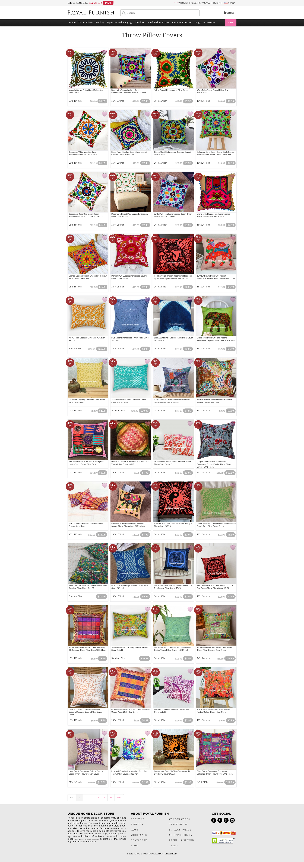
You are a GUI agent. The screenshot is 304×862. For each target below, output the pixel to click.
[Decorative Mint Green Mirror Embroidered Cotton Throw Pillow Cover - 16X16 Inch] (173, 625)
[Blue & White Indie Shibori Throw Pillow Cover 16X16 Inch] (173, 316)
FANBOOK (137, 824)
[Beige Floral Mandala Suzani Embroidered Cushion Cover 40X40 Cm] (130, 130)
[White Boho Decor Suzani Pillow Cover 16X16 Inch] (216, 68)
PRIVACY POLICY (180, 830)
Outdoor (140, 22)
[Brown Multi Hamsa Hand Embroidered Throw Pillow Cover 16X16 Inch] (216, 192)
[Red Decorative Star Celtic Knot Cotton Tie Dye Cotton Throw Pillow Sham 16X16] (216, 563)
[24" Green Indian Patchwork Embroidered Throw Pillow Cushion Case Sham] (216, 625)
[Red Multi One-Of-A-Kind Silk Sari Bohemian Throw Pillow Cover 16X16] (130, 440)
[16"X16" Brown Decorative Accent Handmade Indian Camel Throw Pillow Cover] (216, 254)
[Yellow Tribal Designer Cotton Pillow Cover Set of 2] (88, 316)
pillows (122, 833)
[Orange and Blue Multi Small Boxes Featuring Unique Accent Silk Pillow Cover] (130, 687)
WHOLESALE (139, 835)
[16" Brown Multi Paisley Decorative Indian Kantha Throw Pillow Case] (216, 378)
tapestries (72, 836)
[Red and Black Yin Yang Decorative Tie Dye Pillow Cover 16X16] (173, 501)
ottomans (79, 839)
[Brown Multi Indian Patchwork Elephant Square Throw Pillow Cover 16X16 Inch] (130, 501)
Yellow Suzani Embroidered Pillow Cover (171, 90)
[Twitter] (219, 820)
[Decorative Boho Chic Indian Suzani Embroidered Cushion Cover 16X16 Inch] (88, 192)
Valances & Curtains (182, 22)
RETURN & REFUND (181, 840)
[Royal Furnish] (94, 12)
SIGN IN (217, 3)
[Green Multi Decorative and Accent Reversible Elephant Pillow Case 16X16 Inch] (216, 316)
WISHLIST (183, 3)
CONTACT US (139, 840)
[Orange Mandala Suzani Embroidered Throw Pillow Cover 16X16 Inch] (88, 254)
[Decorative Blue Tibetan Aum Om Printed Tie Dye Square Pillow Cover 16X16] (173, 563)
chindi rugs (101, 833)
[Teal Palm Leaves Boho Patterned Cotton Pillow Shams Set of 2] (130, 378)
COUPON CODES (179, 819)
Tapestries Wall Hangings (120, 22)
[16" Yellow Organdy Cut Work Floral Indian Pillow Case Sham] (88, 378)
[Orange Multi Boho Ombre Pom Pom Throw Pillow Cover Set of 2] (173, 440)
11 (111, 797)
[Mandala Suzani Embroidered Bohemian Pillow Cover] (88, 68)
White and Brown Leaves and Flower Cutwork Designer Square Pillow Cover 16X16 (85, 712)
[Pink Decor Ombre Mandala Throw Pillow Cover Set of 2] (173, 687)
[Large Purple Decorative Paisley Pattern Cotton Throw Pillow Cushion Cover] (88, 749)
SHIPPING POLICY (181, 835)
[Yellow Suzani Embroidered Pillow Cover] (173, 68)
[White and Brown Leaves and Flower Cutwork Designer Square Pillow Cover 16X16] (88, 687)
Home (72, 22)
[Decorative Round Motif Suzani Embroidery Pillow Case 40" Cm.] (130, 192)
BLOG (134, 845)
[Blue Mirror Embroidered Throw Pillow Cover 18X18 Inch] (130, 316)
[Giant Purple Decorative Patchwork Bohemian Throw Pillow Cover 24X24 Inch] (216, 749)
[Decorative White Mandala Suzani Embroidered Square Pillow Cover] (88, 130)
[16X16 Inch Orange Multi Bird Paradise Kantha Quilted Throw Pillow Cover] (216, 687)
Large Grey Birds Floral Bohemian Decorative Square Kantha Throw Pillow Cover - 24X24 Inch (214, 464)
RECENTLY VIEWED (201, 3)
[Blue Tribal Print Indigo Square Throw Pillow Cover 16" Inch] (130, 563)
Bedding (100, 22)
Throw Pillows (85, 22)
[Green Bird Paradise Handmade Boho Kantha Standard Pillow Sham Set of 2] (88, 563)
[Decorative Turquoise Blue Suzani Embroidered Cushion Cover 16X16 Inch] (130, 68)
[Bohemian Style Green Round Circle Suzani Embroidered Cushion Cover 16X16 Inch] (216, 130)
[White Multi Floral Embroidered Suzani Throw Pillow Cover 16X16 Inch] (173, 192)
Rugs (198, 22)
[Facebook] (213, 820)
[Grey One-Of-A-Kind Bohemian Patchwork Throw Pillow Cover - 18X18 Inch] (173, 378)
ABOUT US (137, 819)
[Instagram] (232, 820)
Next (119, 797)
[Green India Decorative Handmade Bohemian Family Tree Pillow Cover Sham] (216, 501)
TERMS (173, 845)
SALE (230, 22)
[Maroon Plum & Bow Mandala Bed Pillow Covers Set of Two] (88, 501)
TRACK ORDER (178, 824)
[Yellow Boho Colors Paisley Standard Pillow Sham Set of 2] (130, 625)
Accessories (209, 22)
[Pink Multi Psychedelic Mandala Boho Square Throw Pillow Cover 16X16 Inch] (130, 749)
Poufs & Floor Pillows (158, 22)
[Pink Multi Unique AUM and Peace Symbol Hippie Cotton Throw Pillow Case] (88, 440)
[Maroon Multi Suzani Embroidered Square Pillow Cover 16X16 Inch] (130, 254)
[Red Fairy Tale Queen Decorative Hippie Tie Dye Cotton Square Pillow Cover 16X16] (173, 254)
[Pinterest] (226, 820)
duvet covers (91, 839)
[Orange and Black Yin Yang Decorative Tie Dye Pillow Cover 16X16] (173, 749)
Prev (72, 797)
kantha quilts (112, 836)
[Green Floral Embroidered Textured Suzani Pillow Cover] (173, 130)
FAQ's (134, 830)
